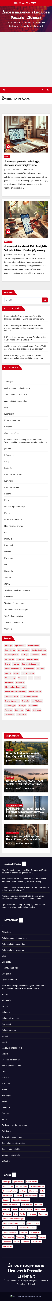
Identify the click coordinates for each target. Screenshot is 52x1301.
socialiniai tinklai (11, 696)
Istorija (7, 462)
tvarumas (19, 710)
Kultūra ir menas (11, 487)
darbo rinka (10, 650)
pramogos (9, 682)
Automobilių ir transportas (15, 401)
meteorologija (10, 678)
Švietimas (8, 597)
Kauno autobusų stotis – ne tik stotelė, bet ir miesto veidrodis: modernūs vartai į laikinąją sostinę (23, 328)
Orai (6, 532)
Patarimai (8, 545)
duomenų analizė (12, 655)
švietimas (37, 710)
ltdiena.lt (31, 170)
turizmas (8, 710)
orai (30, 678)
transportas (33, 705)
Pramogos (8, 241)
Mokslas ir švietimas (13, 520)
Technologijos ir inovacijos (16, 610)
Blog (6, 407)
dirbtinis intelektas (39, 650)
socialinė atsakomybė (29, 696)
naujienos (22, 678)
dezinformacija (23, 650)
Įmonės (7, 449)
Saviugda (8, 571)
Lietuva (7, 494)
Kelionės (8, 468)
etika (44, 655)
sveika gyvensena (12, 701)
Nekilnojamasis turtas (13, 526)
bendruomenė (33, 645)
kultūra (8, 673)
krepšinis (40, 669)
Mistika (6, 156)
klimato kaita (29, 669)
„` (5, 375)
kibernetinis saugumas (30, 664)
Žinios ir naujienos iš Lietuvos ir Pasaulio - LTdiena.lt (26, 1270)
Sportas (7, 577)
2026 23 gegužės (15, 843)
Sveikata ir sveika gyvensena (17, 590)
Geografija (9, 427)
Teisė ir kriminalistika (13, 616)
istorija (7, 664)
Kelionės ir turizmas (13, 474)
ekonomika (35, 655)
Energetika (9, 414)
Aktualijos (8, 382)
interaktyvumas (33, 659)
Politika (7, 552)
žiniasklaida (9, 715)
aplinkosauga (20, 645)
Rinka (7, 565)
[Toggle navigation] (24, 90)
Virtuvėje (8, 629)
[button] (43, 90)
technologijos (10, 705)
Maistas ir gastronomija (14, 507)
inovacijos (20, 659)
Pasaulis (8, 539)
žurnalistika (21, 715)
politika (37, 678)
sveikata (25, 701)
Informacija (9, 455)
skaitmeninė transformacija (15, 692)
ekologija (24, 655)
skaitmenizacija (35, 692)
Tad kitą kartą (37, 701)
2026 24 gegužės (15, 761)
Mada (6, 500)
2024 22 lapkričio (14, 255)
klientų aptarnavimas (13, 669)
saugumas (20, 682)
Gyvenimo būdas (11, 433)
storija (7, 584)
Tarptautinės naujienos (14, 603)
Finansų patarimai (12, 420)
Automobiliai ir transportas (15, 395)
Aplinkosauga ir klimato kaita (17, 388)
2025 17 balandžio (14, 170)
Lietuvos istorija (28, 673)
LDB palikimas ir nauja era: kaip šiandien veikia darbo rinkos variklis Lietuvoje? (25, 811)
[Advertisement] (26, 59)
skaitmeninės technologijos (15, 687)
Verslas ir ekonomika (13, 622)
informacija (9, 659)
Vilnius (28, 710)
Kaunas (16, 664)
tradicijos (22, 705)
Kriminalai (8, 481)
